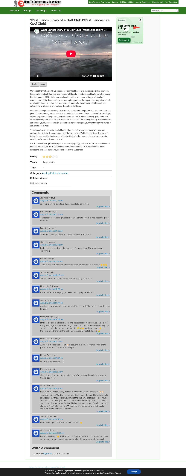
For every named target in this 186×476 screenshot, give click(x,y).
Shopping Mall (157, 2)
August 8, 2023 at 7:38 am (51, 231)
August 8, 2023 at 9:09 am (51, 358)
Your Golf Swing (171, 2)
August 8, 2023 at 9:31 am (51, 388)
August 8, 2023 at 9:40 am (51, 419)
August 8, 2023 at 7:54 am (51, 261)
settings (116, 473)
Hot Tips (27, 10)
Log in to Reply (103, 207)
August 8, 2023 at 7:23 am (51, 200)
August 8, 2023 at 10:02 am (52, 433)
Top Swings (40, 10)
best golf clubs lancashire (55, 173)
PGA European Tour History (99, 2)
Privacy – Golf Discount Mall (122, 2)
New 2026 (14, 10)
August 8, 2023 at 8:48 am (51, 319)
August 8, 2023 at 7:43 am (51, 245)
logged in (47, 453)
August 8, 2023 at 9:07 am (51, 341)
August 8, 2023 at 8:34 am (51, 303)
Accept (134, 471)
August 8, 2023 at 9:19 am (51, 372)
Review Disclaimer (143, 2)
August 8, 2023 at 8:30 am (51, 289)
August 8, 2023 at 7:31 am (51, 214)
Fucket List (56, 10)
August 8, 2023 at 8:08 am (52, 275)
